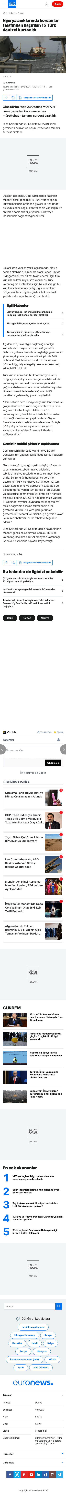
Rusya (48, 1335)
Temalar (7, 1395)
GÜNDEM (11, 1007)
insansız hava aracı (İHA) (24, 1359)
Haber (11, 13)
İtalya (50, 1343)
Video (6, 1430)
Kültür (38, 1423)
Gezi (5, 1423)
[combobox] (33, 1306)
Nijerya (45, 617)
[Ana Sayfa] (4, 13)
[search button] (58, 1306)
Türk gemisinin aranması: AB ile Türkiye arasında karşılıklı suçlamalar (28, 333)
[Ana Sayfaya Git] (12, 4)
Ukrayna (42, 1351)
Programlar (41, 1430)
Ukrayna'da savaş (24, 1335)
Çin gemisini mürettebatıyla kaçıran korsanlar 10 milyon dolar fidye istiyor (28, 580)
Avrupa (6, 1402)
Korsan (27, 617)
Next (5, 1416)
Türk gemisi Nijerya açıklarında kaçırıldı (28, 323)
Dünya (21, 13)
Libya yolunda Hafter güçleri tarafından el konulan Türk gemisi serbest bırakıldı (29, 313)
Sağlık (38, 1416)
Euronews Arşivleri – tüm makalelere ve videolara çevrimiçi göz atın (48, 1440)
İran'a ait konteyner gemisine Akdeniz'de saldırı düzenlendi (29, 591)
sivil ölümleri (41, 1367)
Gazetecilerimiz (11, 1437)
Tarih (21, 1367)
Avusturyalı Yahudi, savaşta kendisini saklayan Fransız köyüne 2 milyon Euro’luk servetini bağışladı (28, 603)
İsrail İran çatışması (33, 1327)
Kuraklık (17, 1343)
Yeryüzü (39, 1409)
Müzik (52, 1359)
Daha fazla (8, 1462)
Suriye (23, 1351)
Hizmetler (8, 1454)
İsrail (35, 1343)
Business (7, 1409)
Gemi (10, 617)
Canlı (58, 4)
